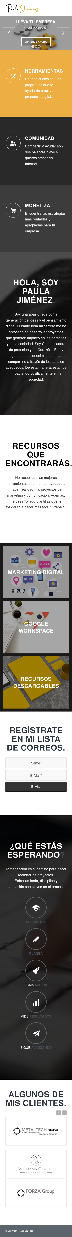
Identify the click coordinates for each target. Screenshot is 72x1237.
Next (63, 33)
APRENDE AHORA (36, 41)
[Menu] (61, 8)
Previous (9, 33)
